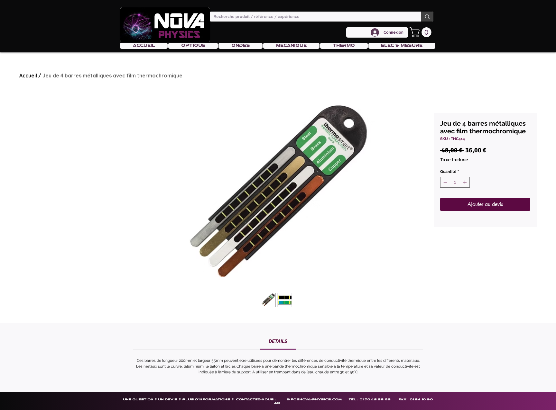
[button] (422, 32)
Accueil (28, 75)
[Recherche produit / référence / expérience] (427, 17)
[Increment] (465, 182)
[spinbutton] (455, 182)
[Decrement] (444, 182)
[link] (278, 341)
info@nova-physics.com (314, 399)
